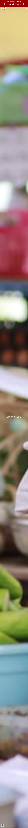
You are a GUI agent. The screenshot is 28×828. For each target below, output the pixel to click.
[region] (14, 3)
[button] (1, 8)
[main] (14, 417)
